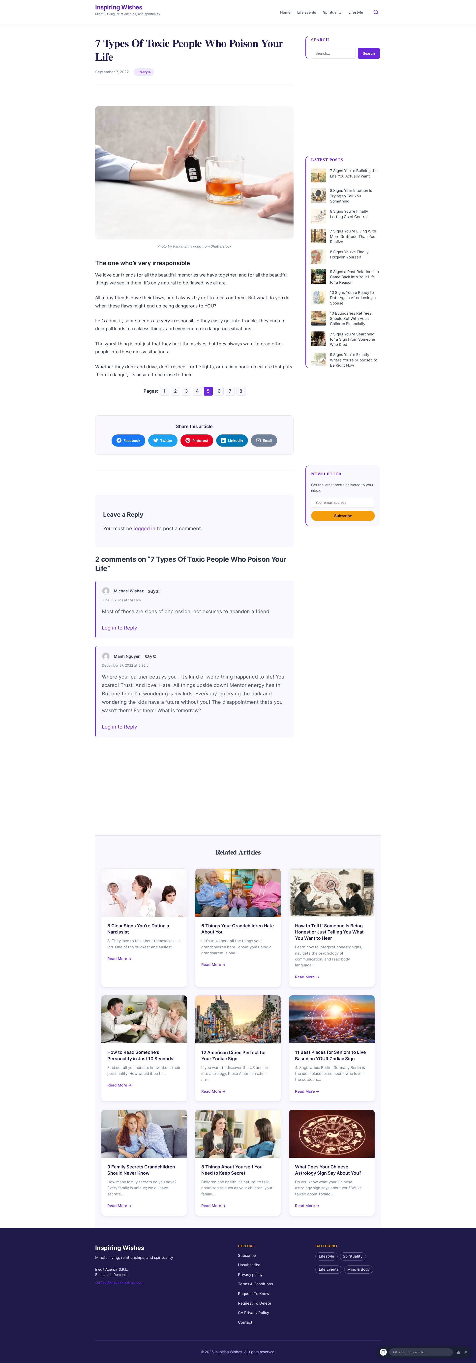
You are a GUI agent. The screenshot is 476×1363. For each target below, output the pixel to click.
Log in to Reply (119, 628)
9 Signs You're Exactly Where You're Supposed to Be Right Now (353, 360)
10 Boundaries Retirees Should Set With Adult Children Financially (350, 318)
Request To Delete (254, 1303)
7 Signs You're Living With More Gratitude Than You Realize (353, 236)
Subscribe (343, 516)
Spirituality (332, 12)
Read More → (119, 958)
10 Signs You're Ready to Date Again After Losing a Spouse (353, 297)
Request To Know (253, 1293)
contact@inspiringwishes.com (119, 1282)
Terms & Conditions (255, 1284)
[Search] (376, 12)
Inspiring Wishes (118, 7)
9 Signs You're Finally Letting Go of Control (349, 214)
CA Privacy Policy (253, 1312)
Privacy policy (250, 1274)
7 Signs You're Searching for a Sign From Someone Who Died (352, 339)
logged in (144, 528)
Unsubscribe (249, 1264)
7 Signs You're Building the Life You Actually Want (354, 173)
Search (369, 53)
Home (285, 12)
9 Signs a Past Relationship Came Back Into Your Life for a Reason (354, 277)
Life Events (306, 12)
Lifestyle (356, 12)
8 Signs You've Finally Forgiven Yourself (349, 254)
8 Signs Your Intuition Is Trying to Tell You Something (351, 195)
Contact (245, 1322)
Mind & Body (358, 1269)
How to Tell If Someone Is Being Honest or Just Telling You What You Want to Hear (329, 932)
